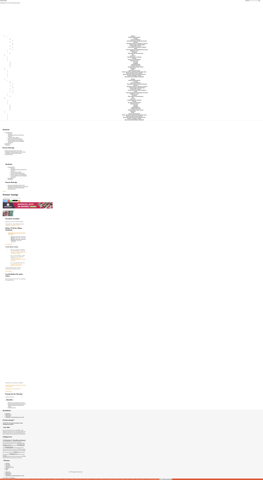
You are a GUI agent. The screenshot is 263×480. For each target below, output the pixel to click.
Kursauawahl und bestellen (134, 37)
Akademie (133, 36)
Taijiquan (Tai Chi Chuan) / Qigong (135, 66)
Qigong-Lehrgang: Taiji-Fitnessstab (137, 44)
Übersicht (135, 38)
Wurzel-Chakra (14, 457)
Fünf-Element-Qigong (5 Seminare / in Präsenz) (137, 43)
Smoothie (20, 454)
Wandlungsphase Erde (18, 456)
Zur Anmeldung (8, 244)
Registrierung (8, 143)
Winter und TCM (5, 457)
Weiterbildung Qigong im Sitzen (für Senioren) (137, 40)
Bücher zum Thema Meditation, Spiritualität (134, 76)
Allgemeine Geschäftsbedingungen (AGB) (14, 417)
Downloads (134, 52)
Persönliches (133, 68)
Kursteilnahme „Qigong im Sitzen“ (12, 388)
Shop (6, 469)
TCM (5, 456)
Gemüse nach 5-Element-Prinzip (18, 447)
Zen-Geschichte (19, 457)
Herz (19, 449)
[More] (19, 201)
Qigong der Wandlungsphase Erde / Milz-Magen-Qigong (18, 252)
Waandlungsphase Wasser (11, 456)
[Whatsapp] (11, 201)
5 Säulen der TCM (134, 60)
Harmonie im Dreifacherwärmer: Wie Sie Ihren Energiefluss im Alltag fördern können (15, 152)
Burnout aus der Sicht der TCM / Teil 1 (13, 150)
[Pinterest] (9, 201)
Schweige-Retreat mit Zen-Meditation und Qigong (137, 49)
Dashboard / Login (134, 50)
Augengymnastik (5, 443)
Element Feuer (7, 445)
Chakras (13, 443)
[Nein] (172, 479)
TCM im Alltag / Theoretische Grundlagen (137, 47)
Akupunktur (135, 63)
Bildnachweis (8, 414)
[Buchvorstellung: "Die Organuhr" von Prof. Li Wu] (10, 215)
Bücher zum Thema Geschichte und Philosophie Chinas (134, 71)
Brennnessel (10, 443)
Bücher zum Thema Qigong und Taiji (134, 73)
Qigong (12, 454)
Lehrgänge (135, 42)
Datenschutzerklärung (166, 479)
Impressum (7, 413)
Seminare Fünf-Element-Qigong (15, 138)
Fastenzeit (9, 447)
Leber (23, 450)
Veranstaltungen (8, 132)
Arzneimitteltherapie (135, 64)
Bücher (132, 69)
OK (160, 479)
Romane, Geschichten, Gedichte (134, 75)
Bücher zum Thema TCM (134, 70)
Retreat (135, 48)
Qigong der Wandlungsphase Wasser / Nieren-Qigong (18, 259)
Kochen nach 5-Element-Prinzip (11, 450)
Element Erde (21, 443)
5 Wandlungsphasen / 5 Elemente (134, 57)
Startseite (7, 463)
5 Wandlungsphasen (18, 440)
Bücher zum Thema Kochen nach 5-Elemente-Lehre (134, 74)
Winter (24, 456)
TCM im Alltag (3, 0)
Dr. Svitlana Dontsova (9, 210)
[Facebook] (4, 201)
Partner (4, 191)
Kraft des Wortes (19, 450)
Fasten (4, 447)
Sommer (23, 454)
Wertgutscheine (8, 391)
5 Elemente (7, 440)
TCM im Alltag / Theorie (135, 45)
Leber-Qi (4, 452)
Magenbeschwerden (21, 452)
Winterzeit (10, 457)
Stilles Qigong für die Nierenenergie (135, 53)
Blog (133, 54)
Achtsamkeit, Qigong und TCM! (12, 225)
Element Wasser (14, 445)
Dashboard (7, 144)
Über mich (7, 464)
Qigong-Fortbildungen (136, 39)
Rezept (16, 454)
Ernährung (21, 445)
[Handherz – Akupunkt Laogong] (5, 215)
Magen (16, 452)
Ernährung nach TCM (135, 65)
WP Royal (12, 477)
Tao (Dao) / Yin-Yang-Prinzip (134, 59)
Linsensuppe (8, 452)
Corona (16, 443)
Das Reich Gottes (9, 154)
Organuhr (4, 454)
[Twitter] (6, 201)
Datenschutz (8, 416)
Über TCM (132, 55)
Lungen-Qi (12, 452)
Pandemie (7, 454)
